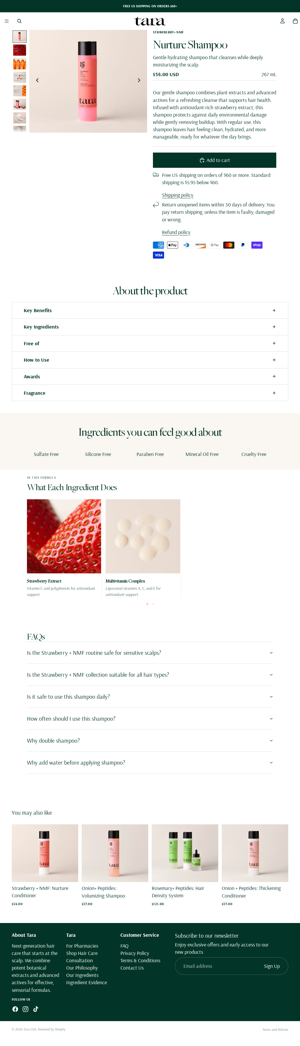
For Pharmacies (82, 945)
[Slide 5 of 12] (19, 90)
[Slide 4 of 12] (19, 77)
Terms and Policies (275, 1029)
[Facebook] (15, 1008)
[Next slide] (140, 81)
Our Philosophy (82, 967)
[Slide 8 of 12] (19, 131)
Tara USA (29, 1029)
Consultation (79, 960)
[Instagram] (25, 1008)
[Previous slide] (35, 81)
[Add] (69, 873)
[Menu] (6, 21)
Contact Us (132, 967)
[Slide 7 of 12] (19, 117)
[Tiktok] (35, 1008)
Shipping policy (177, 195)
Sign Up (272, 966)
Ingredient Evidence (86, 982)
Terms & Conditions (140, 960)
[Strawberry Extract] (64, 548)
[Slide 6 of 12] (19, 104)
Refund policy (176, 232)
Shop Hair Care (82, 952)
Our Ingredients (82, 975)
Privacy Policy (134, 952)
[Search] (19, 21)
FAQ (124, 945)
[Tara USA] (150, 21)
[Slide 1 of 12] (19, 36)
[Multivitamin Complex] (143, 548)
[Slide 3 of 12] (19, 63)
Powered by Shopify (51, 1029)
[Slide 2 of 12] (19, 50)
